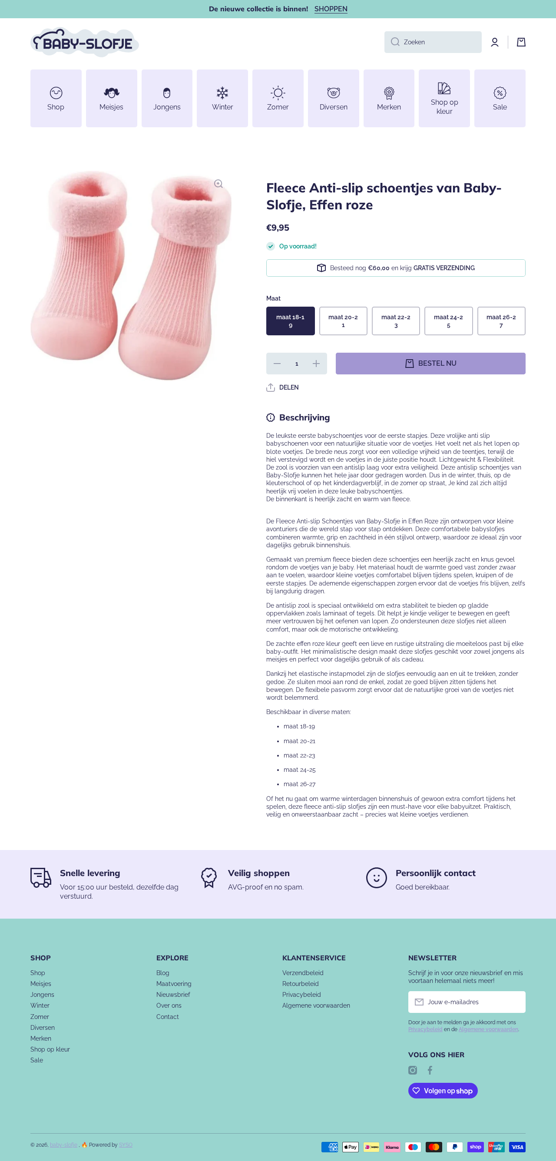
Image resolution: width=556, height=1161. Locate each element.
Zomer (39, 1016)
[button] (521, 42)
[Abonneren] (515, 1002)
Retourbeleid (300, 983)
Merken (40, 1038)
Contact (167, 1016)
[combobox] (433, 42)
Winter (40, 1005)
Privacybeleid (301, 994)
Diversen (42, 1027)
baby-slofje (63, 1145)
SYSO (125, 1145)
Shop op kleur (50, 1049)
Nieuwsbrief (173, 994)
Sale (36, 1060)
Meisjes (40, 983)
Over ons (169, 1005)
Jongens (42, 994)
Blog (162, 972)
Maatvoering (174, 983)
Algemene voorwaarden (316, 1005)
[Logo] (84, 42)
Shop (37, 972)
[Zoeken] (392, 42)
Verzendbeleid (303, 972)
